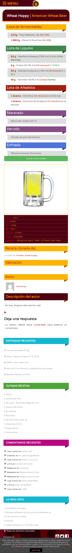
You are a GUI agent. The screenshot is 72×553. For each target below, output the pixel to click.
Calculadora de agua (16, 508)
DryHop (9, 521)
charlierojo (21, 286)
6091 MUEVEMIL (30, 481)
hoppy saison (12, 428)
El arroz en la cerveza (16, 516)
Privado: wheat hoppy (26, 255)
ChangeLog (8, 537)
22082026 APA (13, 399)
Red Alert (10, 415)
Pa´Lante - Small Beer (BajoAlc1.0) (22, 403)
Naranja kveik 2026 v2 (16, 420)
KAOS (8, 394)
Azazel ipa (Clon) (14, 424)
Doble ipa (24, 468)
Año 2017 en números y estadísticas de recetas (29, 368)
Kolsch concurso (30, 460)
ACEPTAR (36, 550)
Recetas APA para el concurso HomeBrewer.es (28, 512)
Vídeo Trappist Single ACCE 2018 (23, 356)
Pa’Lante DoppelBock (28, 455)
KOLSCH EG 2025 (23, 464)
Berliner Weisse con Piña (18, 374)
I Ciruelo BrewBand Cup (18, 350)
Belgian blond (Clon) (29, 472)
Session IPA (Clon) (14, 407)
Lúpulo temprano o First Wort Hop (22, 525)
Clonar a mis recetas (36, 158)
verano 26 (27, 451)
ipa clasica (11, 411)
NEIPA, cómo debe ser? (18, 362)
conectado (40, 324)
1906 (24, 489)
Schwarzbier (12, 432)
